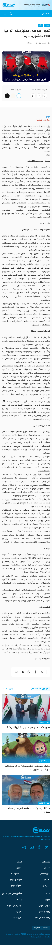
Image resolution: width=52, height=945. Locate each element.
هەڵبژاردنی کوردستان (12, 893)
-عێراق (46, 879)
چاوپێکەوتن (44, 905)
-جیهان (46, 885)
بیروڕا (47, 899)
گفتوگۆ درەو (16, 885)
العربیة (45, 927)
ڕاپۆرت (19, 862)
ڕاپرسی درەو (44, 911)
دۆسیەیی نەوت (14, 905)
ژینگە (19, 899)
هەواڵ (47, 867)
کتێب (47, 893)
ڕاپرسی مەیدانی (42, 917)
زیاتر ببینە (9, 688)
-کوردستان (45, 873)
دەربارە (19, 911)
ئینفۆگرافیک (16, 873)
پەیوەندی (17, 917)
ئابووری (19, 867)
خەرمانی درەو (16, 879)
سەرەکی (46, 862)
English (37, 928)
